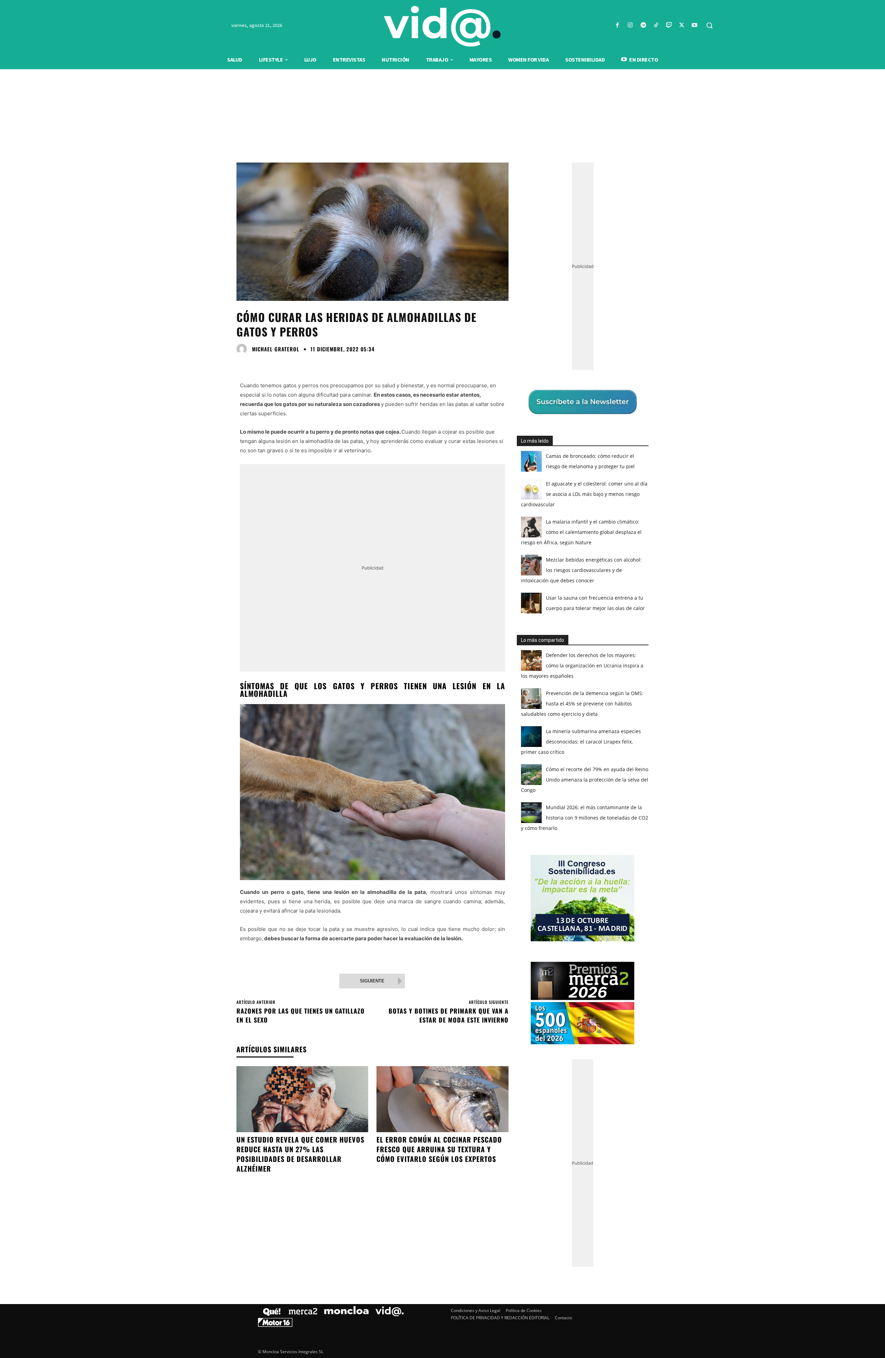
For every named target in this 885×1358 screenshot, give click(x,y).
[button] (709, 25)
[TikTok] (656, 25)
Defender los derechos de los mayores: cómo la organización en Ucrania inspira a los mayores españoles (582, 665)
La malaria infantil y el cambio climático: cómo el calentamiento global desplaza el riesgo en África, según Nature (581, 532)
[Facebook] (617, 25)
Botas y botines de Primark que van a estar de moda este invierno (449, 1015)
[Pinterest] (275, 364)
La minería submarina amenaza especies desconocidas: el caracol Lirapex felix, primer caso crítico (581, 741)
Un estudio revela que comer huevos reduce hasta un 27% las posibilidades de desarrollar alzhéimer (300, 1154)
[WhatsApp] (291, 364)
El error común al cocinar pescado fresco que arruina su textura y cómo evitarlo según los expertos (439, 1149)
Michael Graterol (275, 349)
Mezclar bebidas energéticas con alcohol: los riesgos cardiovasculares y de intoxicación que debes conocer (581, 570)
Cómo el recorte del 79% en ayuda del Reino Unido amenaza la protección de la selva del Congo (584, 779)
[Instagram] (630, 25)
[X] (682, 25)
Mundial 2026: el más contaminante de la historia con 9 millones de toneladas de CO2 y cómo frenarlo (584, 817)
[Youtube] (694, 25)
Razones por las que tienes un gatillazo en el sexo (300, 1015)
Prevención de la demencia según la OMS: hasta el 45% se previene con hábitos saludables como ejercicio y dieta (582, 703)
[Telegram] (643, 25)
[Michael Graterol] (243, 349)
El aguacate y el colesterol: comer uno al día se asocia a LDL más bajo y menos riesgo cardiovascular (584, 494)
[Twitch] (668, 25)
